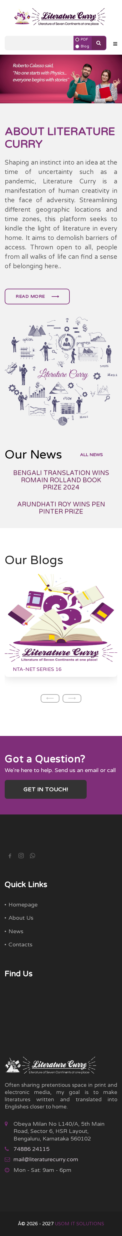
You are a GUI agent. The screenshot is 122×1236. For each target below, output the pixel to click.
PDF (84, 39)
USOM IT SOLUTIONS (79, 1224)
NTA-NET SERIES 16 (37, 669)
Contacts (20, 944)
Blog (85, 46)
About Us (20, 917)
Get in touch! (45, 789)
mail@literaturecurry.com (45, 1159)
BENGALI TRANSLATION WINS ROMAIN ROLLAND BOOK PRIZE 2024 (61, 475)
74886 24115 (31, 1149)
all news (91, 454)
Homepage (23, 904)
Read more (31, 296)
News (15, 931)
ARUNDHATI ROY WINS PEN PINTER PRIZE (61, 502)
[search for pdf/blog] (98, 43)
